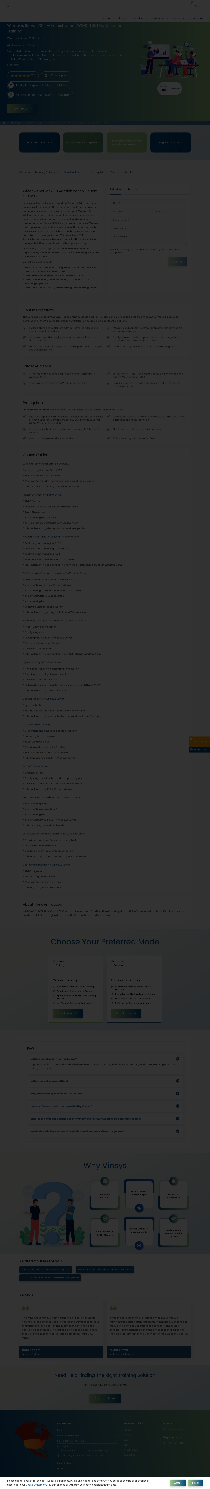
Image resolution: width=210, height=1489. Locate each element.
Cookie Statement (36, 1484)
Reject (195, 1482)
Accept (177, 1482)
